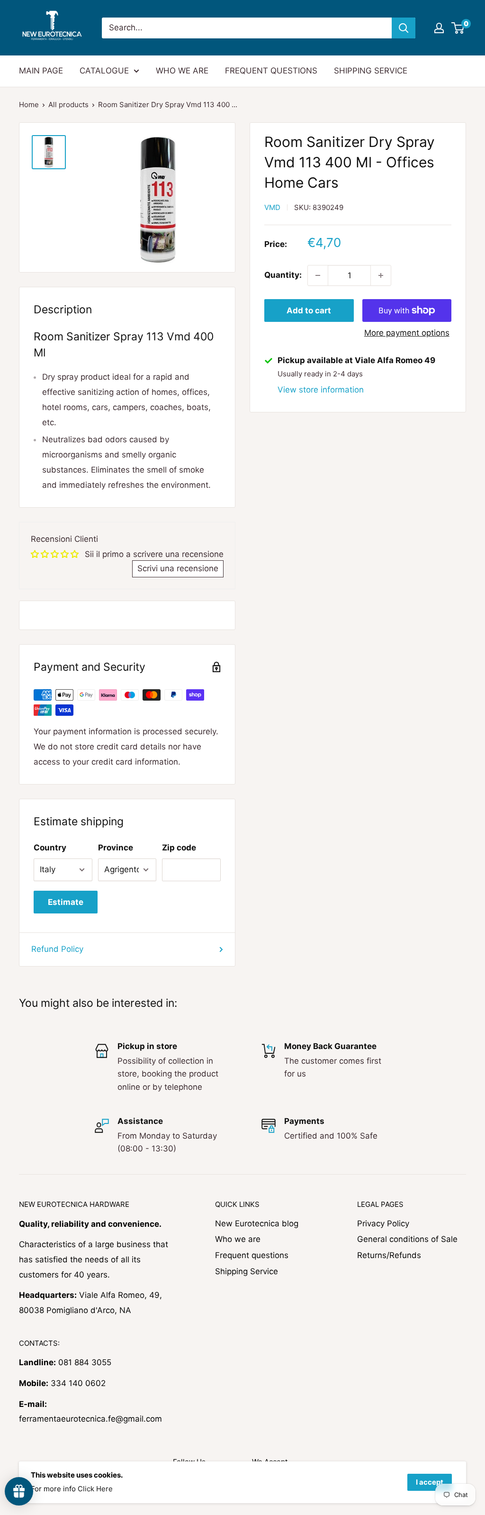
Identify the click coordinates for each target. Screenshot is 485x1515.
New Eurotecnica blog (256, 1223)
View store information (321, 389)
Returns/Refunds (389, 1255)
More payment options (406, 333)
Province (115, 847)
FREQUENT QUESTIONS (271, 70)
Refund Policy (57, 949)
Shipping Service (246, 1271)
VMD (272, 207)
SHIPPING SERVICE (370, 70)
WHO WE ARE (182, 70)
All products (68, 104)
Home (29, 104)
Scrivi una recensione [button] (177, 568)
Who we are (237, 1239)
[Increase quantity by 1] (381, 275)
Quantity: (283, 275)
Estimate (65, 902)
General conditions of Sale (407, 1239)
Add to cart (309, 310)
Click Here (95, 1488)
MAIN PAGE (41, 70)
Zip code (179, 847)
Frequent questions (251, 1255)
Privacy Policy (383, 1223)
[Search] (403, 28)
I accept (429, 1482)
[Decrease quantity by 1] (318, 275)
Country (50, 847)
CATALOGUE (104, 70)
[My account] (439, 28)
